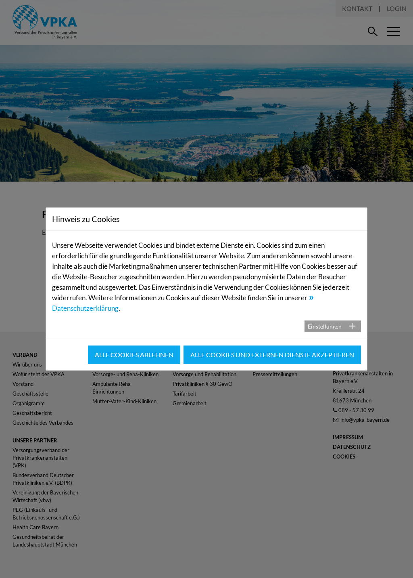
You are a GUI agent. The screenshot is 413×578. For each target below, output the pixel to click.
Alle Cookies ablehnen (134, 354)
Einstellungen (325, 326)
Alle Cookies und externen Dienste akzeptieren (272, 354)
